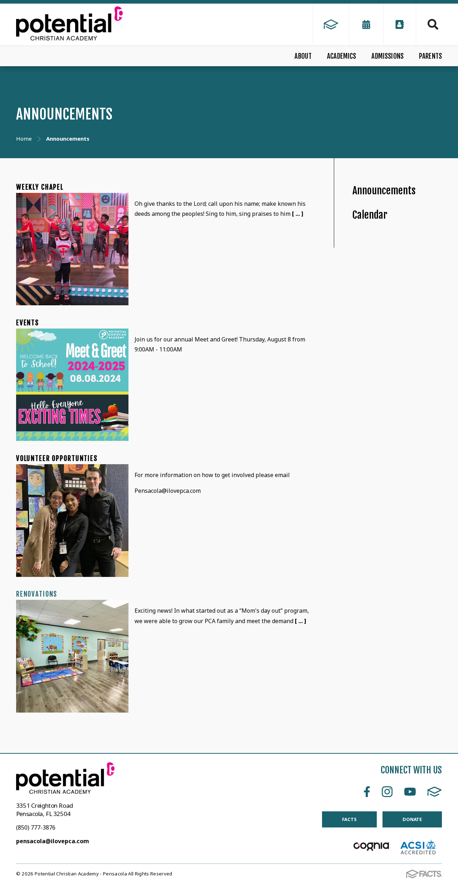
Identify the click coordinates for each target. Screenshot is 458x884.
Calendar (370, 215)
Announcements (384, 190)
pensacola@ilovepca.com (52, 841)
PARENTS (430, 56)
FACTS (434, 791)
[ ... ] (297, 214)
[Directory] (400, 24)
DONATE (412, 819)
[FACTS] (331, 24)
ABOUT (303, 56)
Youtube (410, 791)
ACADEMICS (341, 56)
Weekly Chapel (40, 187)
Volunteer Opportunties (57, 458)
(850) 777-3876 (35, 827)
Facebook (367, 791)
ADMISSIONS (387, 56)
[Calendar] (366, 24)
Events (27, 323)
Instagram (387, 791)
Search (429, 24)
